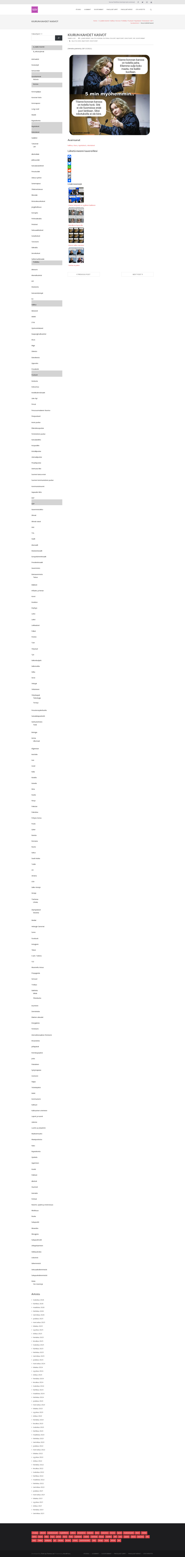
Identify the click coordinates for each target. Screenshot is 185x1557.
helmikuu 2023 (38, 1438)
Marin (137, 1533)
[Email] (111, 173)
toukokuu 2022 (38, 1472)
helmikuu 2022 (38, 1483)
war (119, 1540)
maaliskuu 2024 (38, 1393)
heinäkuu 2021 (38, 1510)
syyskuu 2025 (38, 1330)
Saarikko (108, 1537)
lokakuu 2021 (38, 1498)
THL (147, 1537)
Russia (101, 1537)
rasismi (86, 1537)
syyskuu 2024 (38, 1371)
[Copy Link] (111, 177)
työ (55, 1540)
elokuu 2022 (37, 1461)
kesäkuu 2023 (38, 1423)
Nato (46, 1537)
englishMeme (64, 1533)
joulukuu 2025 (38, 1318)
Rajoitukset (138, 21)
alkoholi (42, 1533)
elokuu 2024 (37, 1375)
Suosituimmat (135, 23)
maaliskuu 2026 (38, 1307)
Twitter (40, 1540)
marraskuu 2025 (39, 1322)
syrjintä (126, 1537)
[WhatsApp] (111, 167)
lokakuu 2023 (38, 1408)
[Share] (111, 180)
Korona (118, 21)
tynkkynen (48, 1540)
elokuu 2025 (37, 1333)
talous (133, 1537)
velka (94, 1540)
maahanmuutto (128, 1533)
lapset (119, 1533)
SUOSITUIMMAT (106, 1554)
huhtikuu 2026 (38, 1303)
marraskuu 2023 (39, 1405)
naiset (40, 1537)
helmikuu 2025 (38, 1352)
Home (95, 21)
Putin (70, 1537)
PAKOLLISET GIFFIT (120, 1554)
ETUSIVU (86, 1554)
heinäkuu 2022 (38, 1465)
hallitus (74, 41)
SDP (151, 21)
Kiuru (79, 41)
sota (120, 1537)
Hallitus (112, 21)
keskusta (90, 1533)
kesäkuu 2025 (38, 1341)
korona (112, 1533)
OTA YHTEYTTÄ (148, 1554)
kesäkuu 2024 (38, 1382)
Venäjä (100, 1540)
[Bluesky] (111, 163)
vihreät (113, 1540)
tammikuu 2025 (38, 1356)
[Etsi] (58, 38)
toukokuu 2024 (38, 1386)
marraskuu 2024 (39, 1363)
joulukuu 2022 (38, 1446)
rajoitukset (85, 41)
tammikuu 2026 (38, 1315)
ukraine (68, 1540)
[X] (111, 160)
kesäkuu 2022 (38, 1468)
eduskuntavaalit (52, 1533)
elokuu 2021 (37, 1506)
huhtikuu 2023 (38, 1431)
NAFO (34, 1537)
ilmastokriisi (81, 1533)
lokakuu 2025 (38, 1326)
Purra (65, 1537)
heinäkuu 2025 (38, 1337)
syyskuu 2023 (38, 1412)
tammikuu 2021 (38, 1513)
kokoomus (104, 1533)
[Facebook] (111, 156)
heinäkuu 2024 (38, 1378)
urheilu (75, 1540)
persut (58, 1537)
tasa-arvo (140, 1537)
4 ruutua (35, 1533)
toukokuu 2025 (38, 1345)
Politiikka (124, 21)
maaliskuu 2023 (38, 1435)
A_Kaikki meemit (104, 21)
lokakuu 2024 (38, 1367)
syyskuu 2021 (38, 1502)
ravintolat (94, 1537)
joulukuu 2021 (38, 1491)
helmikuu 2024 (38, 1397)
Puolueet (130, 21)
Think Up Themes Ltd (47, 1554)
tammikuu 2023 (38, 1442)
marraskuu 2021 (39, 1495)
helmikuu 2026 (38, 1311)
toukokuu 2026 (38, 1300)
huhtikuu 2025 (38, 1348)
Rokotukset (145, 21)
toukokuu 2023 (38, 1427)
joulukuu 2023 (38, 1401)
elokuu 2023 (37, 1416)
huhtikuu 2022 (38, 1476)
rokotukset (94, 41)
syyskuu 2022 (38, 1457)
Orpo (52, 1537)
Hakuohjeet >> (36, 34)
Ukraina (60, 1540)
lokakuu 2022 (38, 1453)
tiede (34, 1540)
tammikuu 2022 (38, 1487)
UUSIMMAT (95, 1554)
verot (106, 1540)
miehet (144, 1533)
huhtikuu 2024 (38, 1390)
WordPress (66, 1554)
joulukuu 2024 (38, 1360)
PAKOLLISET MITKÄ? (134, 1554)
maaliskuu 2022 (38, 1480)
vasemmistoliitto (85, 1540)
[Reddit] (111, 170)
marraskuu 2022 (39, 1450)
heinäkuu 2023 (38, 1420)
